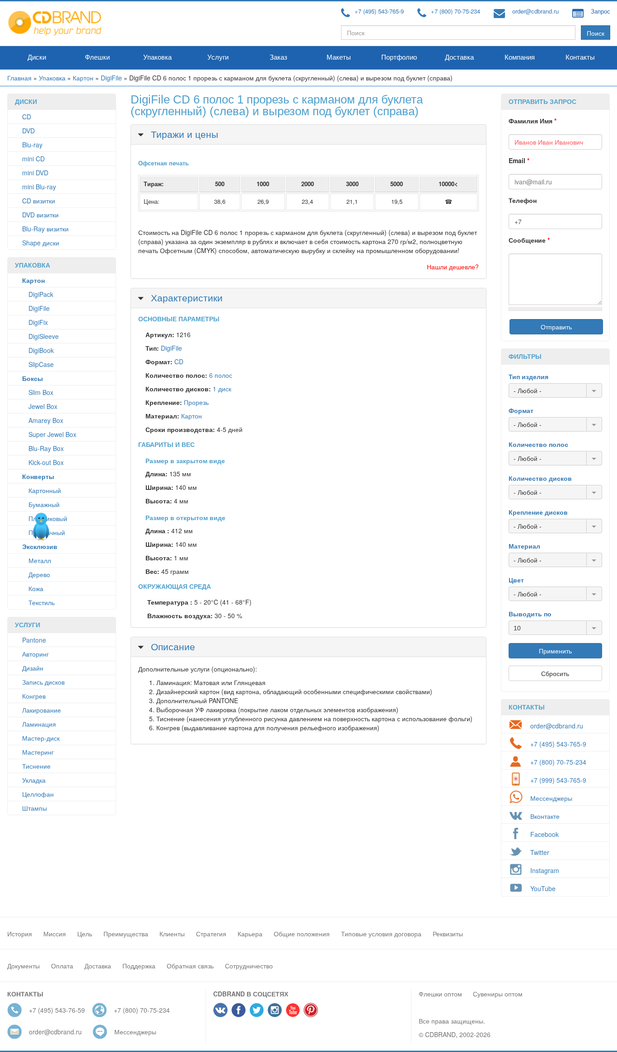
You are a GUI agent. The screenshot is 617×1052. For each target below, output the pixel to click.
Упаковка (157, 57)
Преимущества (125, 933)
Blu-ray (32, 144)
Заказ (278, 57)
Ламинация (39, 723)
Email (519, 160)
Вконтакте (545, 816)
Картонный (44, 490)
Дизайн (32, 667)
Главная (19, 77)
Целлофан (38, 793)
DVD (28, 130)
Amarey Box (45, 420)
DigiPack (40, 294)
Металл (39, 560)
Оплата (62, 965)
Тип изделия (528, 376)
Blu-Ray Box (46, 448)
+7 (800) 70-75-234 (455, 11)
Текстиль (41, 602)
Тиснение (36, 765)
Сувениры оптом (498, 993)
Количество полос (538, 444)
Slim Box (40, 392)
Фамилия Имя (532, 120)
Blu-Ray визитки (45, 228)
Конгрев (34, 695)
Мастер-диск (41, 737)
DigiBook (41, 350)
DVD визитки (40, 214)
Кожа (35, 588)
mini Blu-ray (39, 186)
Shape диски (40, 242)
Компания (520, 57)
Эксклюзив (39, 546)
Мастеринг (38, 751)
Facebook (544, 834)
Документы (23, 965)
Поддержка (138, 965)
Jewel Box (42, 406)
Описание (171, 646)
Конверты (38, 476)
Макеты (339, 57)
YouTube (543, 888)
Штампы (34, 807)
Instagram (544, 870)
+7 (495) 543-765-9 (379, 11)
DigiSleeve (43, 336)
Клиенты (172, 933)
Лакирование (41, 709)
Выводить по (530, 613)
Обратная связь (190, 965)
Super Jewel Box (52, 434)
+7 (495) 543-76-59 (57, 1009)
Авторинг (35, 653)
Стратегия (211, 933)
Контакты (580, 57)
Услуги (218, 57)
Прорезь (196, 402)
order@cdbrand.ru (535, 11)
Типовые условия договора (381, 933)
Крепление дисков (538, 512)
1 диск (222, 388)
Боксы (32, 378)
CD (26, 116)
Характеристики (185, 297)
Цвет (516, 579)
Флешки (97, 57)
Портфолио (399, 57)
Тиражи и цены (183, 134)
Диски (37, 57)
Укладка (34, 779)
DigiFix (38, 322)
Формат (521, 410)
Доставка (459, 57)
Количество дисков (540, 478)
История (19, 933)
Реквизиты (448, 933)
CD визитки (38, 200)
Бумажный (44, 504)
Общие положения (302, 933)
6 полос (220, 375)
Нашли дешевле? (453, 266)
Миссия (54, 933)
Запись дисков (43, 681)
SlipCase (41, 364)
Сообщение (529, 239)
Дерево (39, 574)
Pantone (34, 639)
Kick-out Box (46, 462)
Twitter (539, 852)
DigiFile (111, 77)
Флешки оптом (440, 993)
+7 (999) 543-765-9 (558, 779)
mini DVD (35, 172)
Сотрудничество (249, 965)
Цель (84, 933)
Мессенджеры (551, 798)
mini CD (33, 158)
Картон (83, 77)
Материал (524, 545)
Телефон (523, 200)
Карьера (250, 933)
